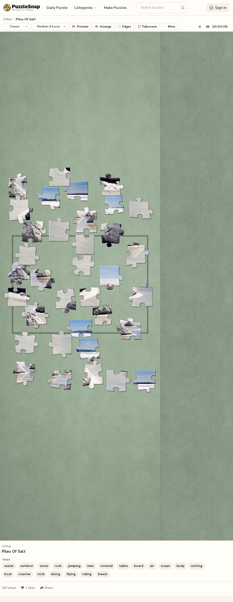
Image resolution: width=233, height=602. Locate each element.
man (90, 566)
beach (102, 574)
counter (24, 574)
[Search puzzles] (183, 7)
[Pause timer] (199, 26)
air (152, 566)
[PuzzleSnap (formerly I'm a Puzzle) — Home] (22, 7)
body (180, 566)
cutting (196, 566)
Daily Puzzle (57, 7)
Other (7, 19)
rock (58, 566)
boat (8, 574)
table (123, 566)
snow (44, 566)
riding (86, 574)
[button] (85, 7)
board (138, 566)
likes (30, 588)
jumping (74, 566)
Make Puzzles (115, 7)
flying (71, 574)
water (9, 566)
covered (106, 566)
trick (41, 574)
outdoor (26, 566)
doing (55, 574)
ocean (165, 566)
